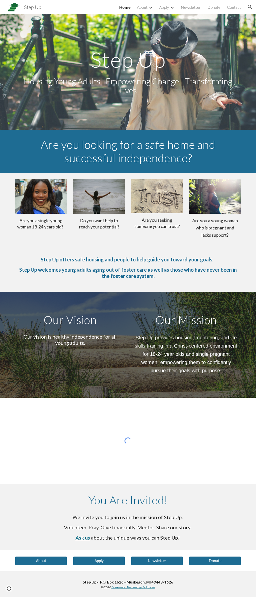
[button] (250, 7)
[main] (128, 72)
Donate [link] (213, 7)
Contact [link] (234, 7)
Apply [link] (164, 7)
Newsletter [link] (191, 7)
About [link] (142, 7)
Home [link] (124, 7)
